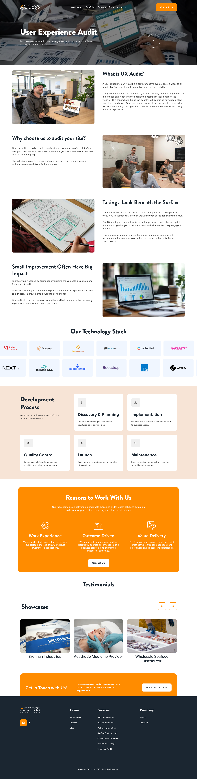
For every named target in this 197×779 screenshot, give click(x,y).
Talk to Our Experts (157, 687)
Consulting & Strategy (107, 738)
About (143, 717)
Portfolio (90, 7)
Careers (102, 7)
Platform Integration (106, 728)
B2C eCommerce (105, 723)
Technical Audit (104, 749)
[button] (76, 7)
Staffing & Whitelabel (107, 733)
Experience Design (106, 744)
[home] (30, 7)
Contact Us (166, 7)
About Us (121, 7)
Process (73, 723)
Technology (75, 717)
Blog (111, 7)
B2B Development (106, 717)
